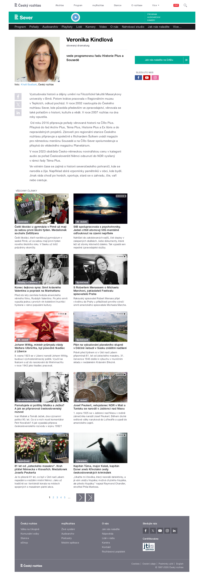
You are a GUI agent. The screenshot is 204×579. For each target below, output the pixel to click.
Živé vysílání (68, 529)
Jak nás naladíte (159, 26)
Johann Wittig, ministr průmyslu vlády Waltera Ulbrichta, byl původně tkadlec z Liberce (40, 348)
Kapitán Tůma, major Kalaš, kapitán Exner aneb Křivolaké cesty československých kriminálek (96, 469)
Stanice (117, 5)
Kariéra (106, 542)
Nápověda (107, 533)
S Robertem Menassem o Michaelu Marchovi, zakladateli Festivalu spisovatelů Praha (96, 291)
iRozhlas (60, 5)
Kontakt (106, 547)
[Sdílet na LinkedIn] (18, 112)
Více (177, 26)
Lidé (79, 26)
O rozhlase (136, 5)
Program (78, 5)
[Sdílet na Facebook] (18, 96)
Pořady (34, 26)
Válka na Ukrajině (30, 529)
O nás (114, 26)
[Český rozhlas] (28, 5)
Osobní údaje (149, 564)
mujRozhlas (98, 5)
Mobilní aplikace (70, 542)
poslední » (90, 497)
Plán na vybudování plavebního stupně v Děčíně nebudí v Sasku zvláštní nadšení (100, 346)
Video (103, 26)
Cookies (135, 564)
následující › (80, 497)
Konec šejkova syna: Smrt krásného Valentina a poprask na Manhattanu (38, 289)
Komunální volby (30, 533)
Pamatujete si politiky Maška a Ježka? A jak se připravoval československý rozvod (39, 408)
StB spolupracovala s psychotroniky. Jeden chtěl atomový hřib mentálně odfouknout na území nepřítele (97, 230)
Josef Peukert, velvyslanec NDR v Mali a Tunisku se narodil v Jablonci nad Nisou (99, 407)
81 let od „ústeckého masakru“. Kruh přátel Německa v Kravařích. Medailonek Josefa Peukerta (41, 469)
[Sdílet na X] (18, 104)
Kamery (151, 20)
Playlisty (67, 26)
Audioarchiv (153, 17)
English (179, 564)
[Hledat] (185, 5)
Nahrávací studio (133, 26)
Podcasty (66, 538)
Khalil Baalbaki (29, 84)
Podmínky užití (166, 564)
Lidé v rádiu (108, 538)
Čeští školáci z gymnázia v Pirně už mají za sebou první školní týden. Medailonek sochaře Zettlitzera (41, 230)
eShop (24, 542)
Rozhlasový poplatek (113, 551)
